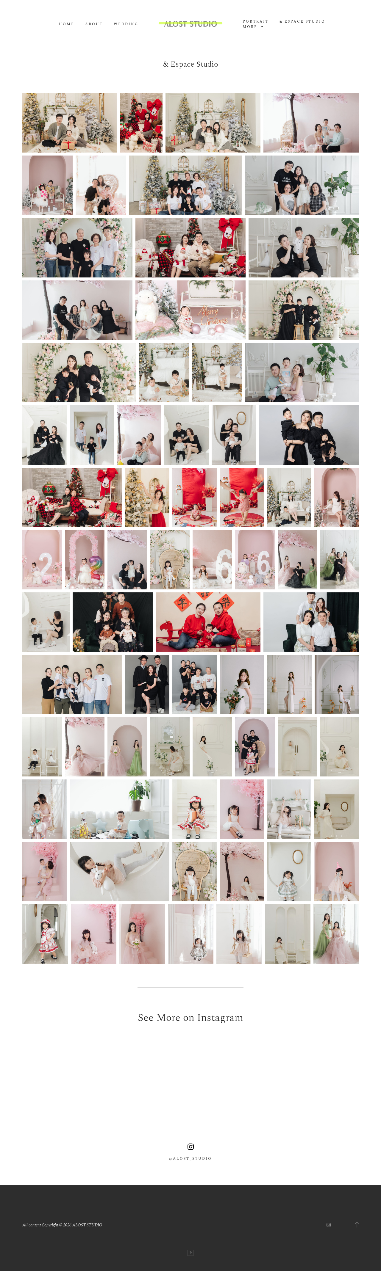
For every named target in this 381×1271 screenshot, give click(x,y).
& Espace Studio (302, 21)
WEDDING (126, 24)
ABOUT (94, 24)
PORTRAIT (256, 21)
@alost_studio (190, 1159)
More (251, 27)
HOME (66, 24)
